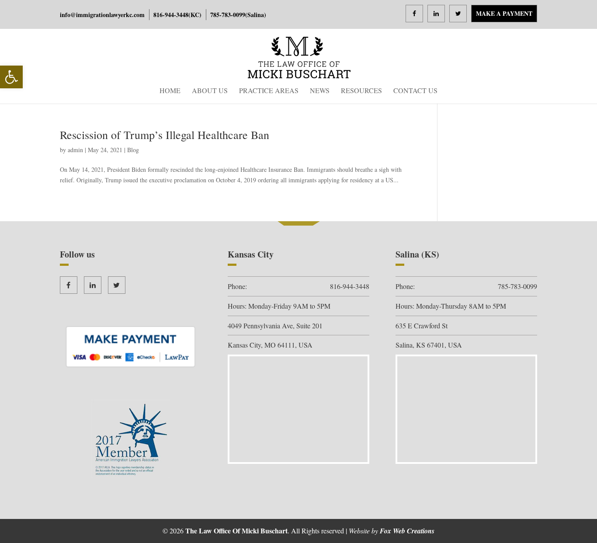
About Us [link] (210, 91)
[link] (11, 77)
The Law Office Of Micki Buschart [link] (236, 531)
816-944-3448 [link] (170, 14)
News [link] (320, 91)
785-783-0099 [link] (227, 14)
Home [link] (170, 91)
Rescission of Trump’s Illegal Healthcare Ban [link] (164, 134)
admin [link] (75, 150)
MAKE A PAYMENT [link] (504, 13)
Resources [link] (361, 91)
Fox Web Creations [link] (407, 531)
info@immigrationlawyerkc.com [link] (102, 14)
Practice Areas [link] (268, 91)
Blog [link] (133, 150)
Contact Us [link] (415, 91)
